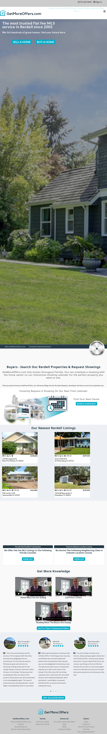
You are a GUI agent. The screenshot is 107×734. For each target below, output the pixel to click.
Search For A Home (43, 724)
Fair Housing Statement (86, 732)
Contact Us (86, 724)
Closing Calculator (64, 729)
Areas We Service (21, 727)
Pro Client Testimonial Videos (64, 722)
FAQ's (64, 727)
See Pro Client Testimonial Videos (53, 628)
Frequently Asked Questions (40, 346)
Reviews (21, 724)
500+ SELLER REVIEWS (53, 698)
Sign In (98, 2)
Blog (64, 724)
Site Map (86, 729)
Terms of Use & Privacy (86, 727)
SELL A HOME (22, 42)
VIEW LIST (28, 559)
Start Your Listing (42, 722)
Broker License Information (21, 729)
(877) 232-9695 (85, 2)
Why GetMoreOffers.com (15, 346)
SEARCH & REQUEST (86, 403)
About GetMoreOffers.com (21, 722)
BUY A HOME (45, 42)
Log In (86, 722)
